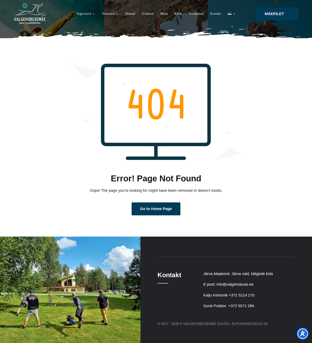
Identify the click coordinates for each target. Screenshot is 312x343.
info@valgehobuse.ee (234, 284)
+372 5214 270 (241, 295)
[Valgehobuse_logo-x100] (31, 5)
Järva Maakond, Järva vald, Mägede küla (238, 274)
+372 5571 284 (241, 306)
